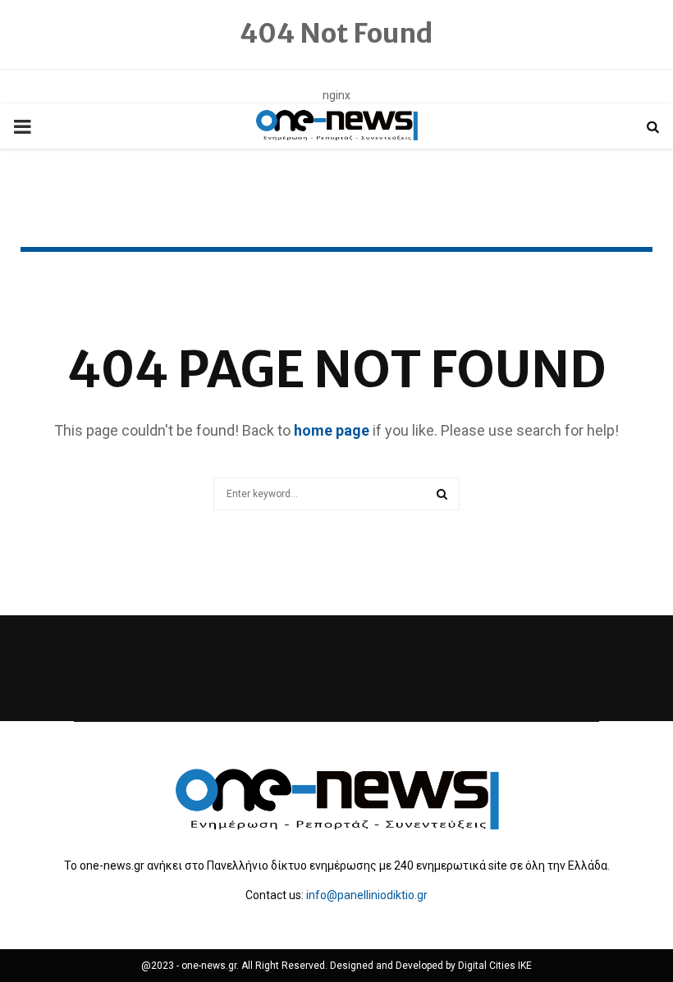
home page (331, 430)
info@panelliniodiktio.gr (367, 895)
